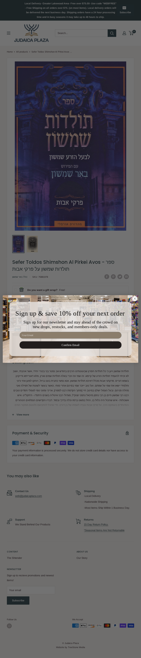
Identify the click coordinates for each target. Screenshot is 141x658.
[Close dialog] (134, 298)
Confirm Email (70, 345)
